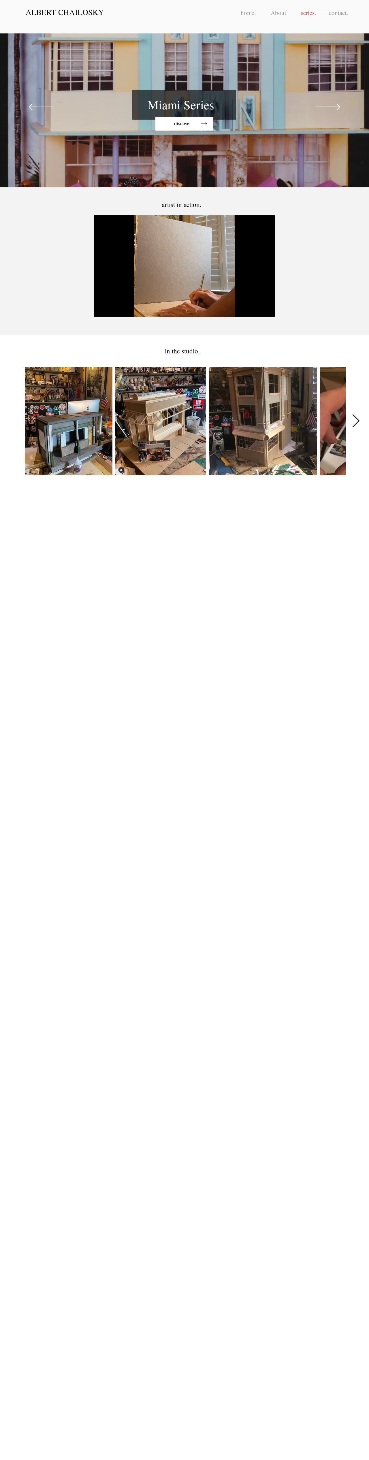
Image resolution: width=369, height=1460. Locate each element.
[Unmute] (111, 309)
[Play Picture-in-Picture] (257, 309)
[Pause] (102, 309)
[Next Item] (356, 421)
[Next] (328, 107)
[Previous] (41, 107)
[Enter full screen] (267, 309)
